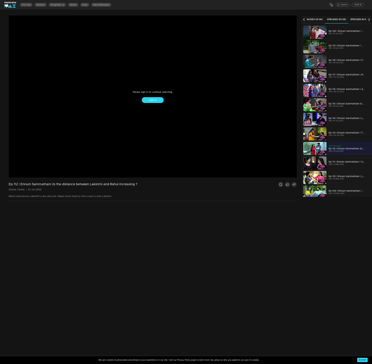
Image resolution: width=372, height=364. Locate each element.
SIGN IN (358, 5)
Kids (84, 5)
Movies (41, 5)
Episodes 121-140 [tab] (313, 19)
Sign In (153, 100)
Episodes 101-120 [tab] (336, 19)
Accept (362, 360)
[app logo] (11, 5)
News (73, 5)
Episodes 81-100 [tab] (360, 19)
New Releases (101, 5)
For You (26, 5)
